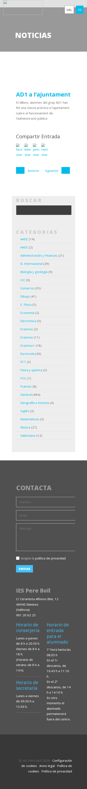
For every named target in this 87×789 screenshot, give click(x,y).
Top (78, 780)
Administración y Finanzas (38, 255)
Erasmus (26, 329)
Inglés (24, 411)
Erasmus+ (27, 345)
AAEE (24, 239)
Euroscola (27, 353)
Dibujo (25, 296)
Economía (27, 313)
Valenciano (27, 435)
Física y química (31, 370)
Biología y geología (34, 272)
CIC (22, 280)
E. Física (25, 304)
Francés (26, 386)
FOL (23, 378)
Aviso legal (47, 766)
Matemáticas (29, 419)
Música (25, 427)
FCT (23, 362)
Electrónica (28, 321)
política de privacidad (50, 558)
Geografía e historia (34, 403)
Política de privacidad (56, 771)
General (26, 394)
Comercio (27, 288)
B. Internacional (31, 263)
